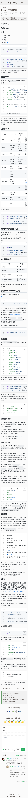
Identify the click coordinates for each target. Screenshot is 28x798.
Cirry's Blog (12, 2)
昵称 (4, 727)
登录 (18, 749)
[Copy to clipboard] (24, 49)
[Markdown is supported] (4, 750)
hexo (17, 13)
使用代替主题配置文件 (16, 314)
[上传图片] (10, 750)
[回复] (25, 759)
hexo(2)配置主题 (7, 688)
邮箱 (4, 730)
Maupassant (4, 297)
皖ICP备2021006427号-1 (14, 796)
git (7, 42)
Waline (23, 781)
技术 (13, 13)
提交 (23, 749)
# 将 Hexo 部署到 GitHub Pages (13, 591)
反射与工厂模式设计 (21, 688)
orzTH (7, 758)
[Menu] (2, 2)
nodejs (8, 40)
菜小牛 (11, 766)
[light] (22, 2)
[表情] (6, 750)
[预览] (13, 750)
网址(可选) (5, 734)
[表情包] (8, 750)
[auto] (26, 2)
